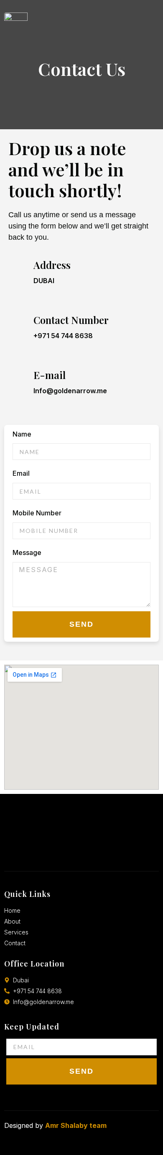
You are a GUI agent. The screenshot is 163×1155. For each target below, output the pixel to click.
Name (22, 434)
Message (27, 552)
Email (21, 473)
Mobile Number (37, 513)
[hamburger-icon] (148, 21)
